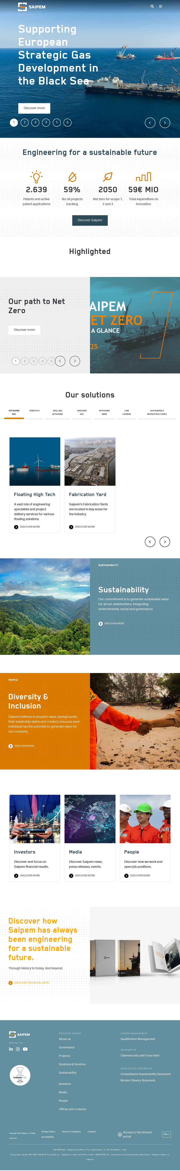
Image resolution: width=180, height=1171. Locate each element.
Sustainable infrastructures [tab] (157, 412)
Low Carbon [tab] (127, 412)
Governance (67, 1048)
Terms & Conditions (71, 1131)
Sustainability (67, 1073)
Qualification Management (138, 1039)
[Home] (33, 7)
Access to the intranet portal (137, 1135)
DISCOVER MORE (30, 876)
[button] (150, 123)
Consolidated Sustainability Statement (146, 1074)
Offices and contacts (72, 1110)
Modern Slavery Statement (138, 1081)
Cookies (92, 1131)
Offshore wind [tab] (104, 412)
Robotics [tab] (35, 410)
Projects (64, 1056)
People (63, 1101)
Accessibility (47, 1137)
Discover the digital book (31, 983)
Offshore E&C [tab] (14, 412)
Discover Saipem (90, 220)
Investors (65, 1084)
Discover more (34, 108)
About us (65, 1039)
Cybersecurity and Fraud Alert (140, 1056)
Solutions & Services (72, 1065)
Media (63, 1093)
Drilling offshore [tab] (57, 412)
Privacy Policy (48, 1131)
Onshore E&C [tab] (82, 412)
